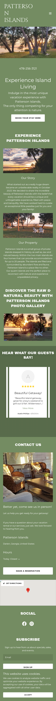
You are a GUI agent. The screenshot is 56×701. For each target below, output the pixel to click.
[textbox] (28, 657)
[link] (20, 21)
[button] (50, 13)
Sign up (28, 667)
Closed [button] (13, 559)
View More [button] (28, 408)
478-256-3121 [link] (28, 68)
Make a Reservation (28, 571)
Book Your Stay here (28, 118)
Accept (28, 695)
